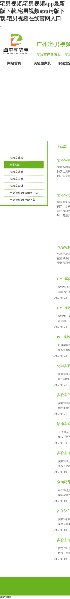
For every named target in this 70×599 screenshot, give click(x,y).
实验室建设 (16, 157)
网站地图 (5, 597)
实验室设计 (16, 185)
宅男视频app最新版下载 (24, 192)
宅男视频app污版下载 (22, 199)
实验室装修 (16, 171)
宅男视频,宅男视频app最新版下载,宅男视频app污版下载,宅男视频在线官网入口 (32, 11)
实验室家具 (16, 178)
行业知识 (15, 164)
